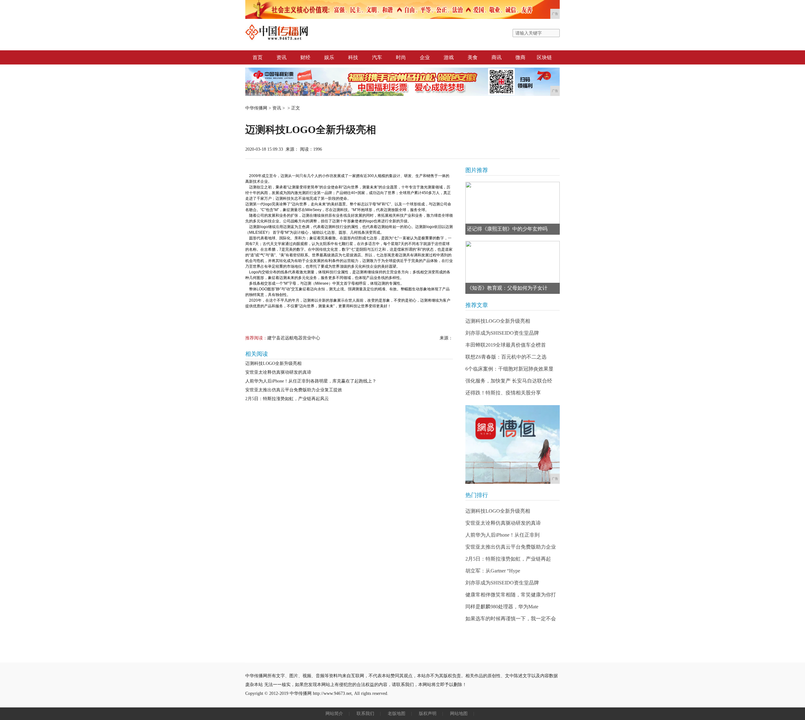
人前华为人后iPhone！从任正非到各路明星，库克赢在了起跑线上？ (310, 381)
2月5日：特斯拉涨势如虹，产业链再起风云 (287, 398)
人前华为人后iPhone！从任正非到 (502, 535)
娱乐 (329, 57)
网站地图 (459, 713)
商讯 (496, 57)
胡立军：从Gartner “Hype (492, 570)
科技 (353, 57)
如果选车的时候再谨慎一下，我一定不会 (510, 618)
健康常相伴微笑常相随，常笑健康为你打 (510, 594)
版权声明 (427, 713)
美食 (473, 57)
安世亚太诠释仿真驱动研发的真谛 (278, 372)
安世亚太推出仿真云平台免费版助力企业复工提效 (293, 390)
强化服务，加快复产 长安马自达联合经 (508, 380)
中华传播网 (256, 108)
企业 (425, 57)
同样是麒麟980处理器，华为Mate (501, 606)
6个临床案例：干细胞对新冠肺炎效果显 (509, 368)
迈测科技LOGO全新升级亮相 (273, 363)
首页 (258, 57)
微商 (520, 57)
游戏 (449, 57)
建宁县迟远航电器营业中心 (293, 338)
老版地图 (396, 713)
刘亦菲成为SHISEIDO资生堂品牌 (502, 333)
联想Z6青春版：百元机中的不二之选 (506, 357)
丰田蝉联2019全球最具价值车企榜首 (505, 345)
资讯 (281, 57)
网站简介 (334, 713)
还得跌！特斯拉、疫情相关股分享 (503, 392)
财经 (305, 57)
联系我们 (365, 713)
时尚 (401, 57)
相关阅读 (256, 354)
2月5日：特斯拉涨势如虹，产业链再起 (508, 558)
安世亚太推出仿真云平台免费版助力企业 (510, 547)
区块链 (544, 57)
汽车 (377, 57)
